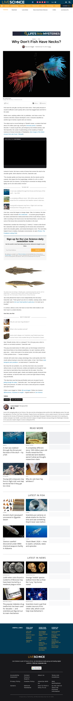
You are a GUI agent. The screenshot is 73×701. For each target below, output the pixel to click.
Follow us (36, 103)
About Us (41, 675)
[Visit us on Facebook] (33, 2)
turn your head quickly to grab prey (24, 302)
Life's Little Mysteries (16, 399)
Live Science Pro (65, 9)
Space (43, 6)
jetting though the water (10, 382)
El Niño (54, 9)
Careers (13, 685)
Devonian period (31, 125)
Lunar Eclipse (25, 9)
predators (6, 399)
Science (28, 6)
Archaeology (14, 6)
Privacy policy (15, 681)
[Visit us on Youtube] (40, 2)
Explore (57, 6)
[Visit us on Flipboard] (42, 2)
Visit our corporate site (39, 663)
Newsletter (43, 103)
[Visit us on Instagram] (37, 2)
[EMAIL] (14, 408)
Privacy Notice (8, 255)
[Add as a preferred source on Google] (36, 668)
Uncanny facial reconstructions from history (42, 649)
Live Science (38, 392)
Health (22, 6)
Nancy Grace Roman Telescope (40, 9)
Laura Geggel (30, 47)
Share (7, 103)
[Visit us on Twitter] (35, 2)
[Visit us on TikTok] (45, 2)
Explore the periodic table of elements (43, 644)
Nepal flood (14, 9)
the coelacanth (23, 214)
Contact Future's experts (27, 677)
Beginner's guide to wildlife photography (56, 636)
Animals (7, 6)
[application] (25, 153)
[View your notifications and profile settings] (66, 2)
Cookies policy (29, 681)
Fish (39, 39)
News (49, 46)
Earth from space (30, 634)
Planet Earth (36, 6)
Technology (50, 6)
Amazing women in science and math (43, 639)
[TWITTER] (11, 408)
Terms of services (22, 254)
